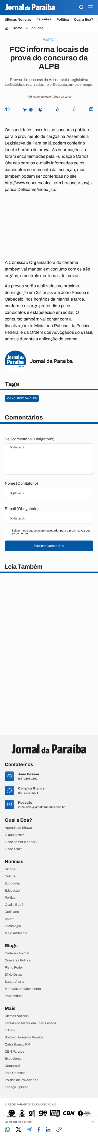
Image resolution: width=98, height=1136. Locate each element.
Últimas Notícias (18, 19)
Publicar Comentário (49, 546)
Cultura (10, 876)
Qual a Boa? (83, 19)
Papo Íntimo (14, 996)
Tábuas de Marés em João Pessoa (30, 1023)
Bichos (10, 869)
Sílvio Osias (13, 974)
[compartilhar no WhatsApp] (7, 1130)
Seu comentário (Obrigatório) (29, 439)
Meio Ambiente (16, 933)
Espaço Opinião (16, 1087)
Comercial (12, 1066)
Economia (12, 883)
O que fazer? (14, 835)
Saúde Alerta (14, 981)
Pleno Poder (14, 967)
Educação (12, 890)
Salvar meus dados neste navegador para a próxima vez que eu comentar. (51, 532)
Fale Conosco (15, 1073)
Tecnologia (13, 926)
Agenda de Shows (18, 827)
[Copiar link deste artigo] (59, 1130)
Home (17, 28)
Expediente (13, 1058)
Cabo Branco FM (17, 1044)
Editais (10, 1030)
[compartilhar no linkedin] (48, 1129)
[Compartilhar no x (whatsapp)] (18, 1129)
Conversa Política (18, 960)
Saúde (10, 919)
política (37, 28)
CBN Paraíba (14, 1051)
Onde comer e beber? (21, 842)
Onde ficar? (13, 849)
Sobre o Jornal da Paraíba (24, 1037)
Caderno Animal (17, 953)
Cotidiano (12, 912)
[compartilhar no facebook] (39, 1129)
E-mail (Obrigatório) (22, 509)
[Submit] (81, 7)
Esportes (43, 19)
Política (62, 19)
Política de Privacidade (21, 1080)
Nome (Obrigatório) (21, 483)
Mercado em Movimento (23, 989)
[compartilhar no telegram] (29, 1129)
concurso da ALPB (22, 398)
